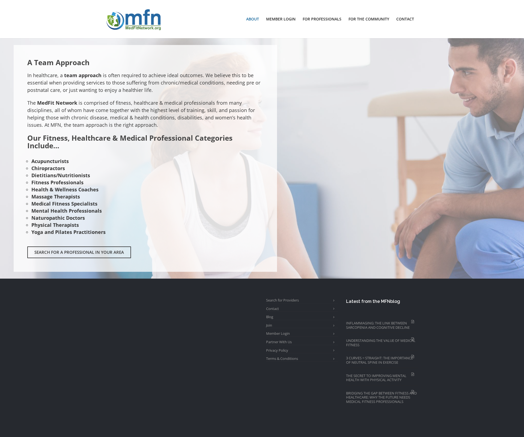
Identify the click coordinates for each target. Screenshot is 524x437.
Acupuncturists (50, 161)
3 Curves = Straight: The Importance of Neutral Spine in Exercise (379, 360)
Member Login (281, 19)
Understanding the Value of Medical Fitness (380, 342)
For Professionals (322, 19)
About (252, 19)
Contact (405, 19)
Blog (269, 316)
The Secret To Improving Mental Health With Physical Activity (376, 377)
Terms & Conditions (282, 358)
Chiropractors (48, 168)
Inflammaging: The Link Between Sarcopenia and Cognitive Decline (378, 325)
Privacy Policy (277, 350)
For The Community (369, 19)
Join (269, 325)
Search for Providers (282, 300)
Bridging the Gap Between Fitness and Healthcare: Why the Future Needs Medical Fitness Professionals (381, 397)
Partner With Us (279, 341)
